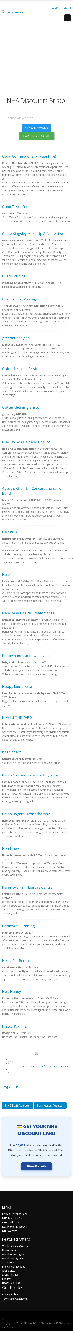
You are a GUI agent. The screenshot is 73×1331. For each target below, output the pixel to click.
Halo (6, 574)
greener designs (15, 337)
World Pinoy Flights (13, 1254)
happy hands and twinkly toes (27, 655)
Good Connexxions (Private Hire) (29, 156)
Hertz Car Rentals (16, 960)
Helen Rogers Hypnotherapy (26, 813)
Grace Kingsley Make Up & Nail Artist (32, 233)
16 (53, 1066)
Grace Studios (13, 276)
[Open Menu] (67, 17)
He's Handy (11, 991)
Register (66, 7)
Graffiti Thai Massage (20, 299)
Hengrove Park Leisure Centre (27, 887)
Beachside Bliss (11, 1283)
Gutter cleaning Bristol (21, 407)
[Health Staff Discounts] (14, 12)
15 (49, 1066)
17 (57, 1066)
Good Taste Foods (17, 206)
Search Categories (37, 136)
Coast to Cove (10, 1274)
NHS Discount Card (13, 1218)
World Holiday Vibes (13, 1258)
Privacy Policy (10, 1294)
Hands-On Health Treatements (28, 613)
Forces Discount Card (14, 1214)
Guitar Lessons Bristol (20, 368)
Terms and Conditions (14, 1298)
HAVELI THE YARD (17, 717)
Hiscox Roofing (14, 1026)
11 (34, 1066)
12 (37, 1066)
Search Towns (36, 128)
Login (55, 7)
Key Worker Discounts (15, 1226)
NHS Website (9, 1231)
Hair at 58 (10, 532)
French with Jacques (13, 1266)
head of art (11, 752)
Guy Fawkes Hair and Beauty (26, 442)
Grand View (8, 1270)
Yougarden (8, 1262)
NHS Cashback (10, 1222)
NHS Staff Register (17, 1105)
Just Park (7, 1278)
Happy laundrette (17, 686)
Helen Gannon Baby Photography (30, 775)
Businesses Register (50, 1105)
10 (30, 1066)
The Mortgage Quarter (15, 1246)
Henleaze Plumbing (18, 925)
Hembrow (10, 848)
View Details (36, 1166)
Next (66, 1066)
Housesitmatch (10, 1250)
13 (41, 1066)
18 (61, 1066)
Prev (23, 1066)
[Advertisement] (36, 60)
